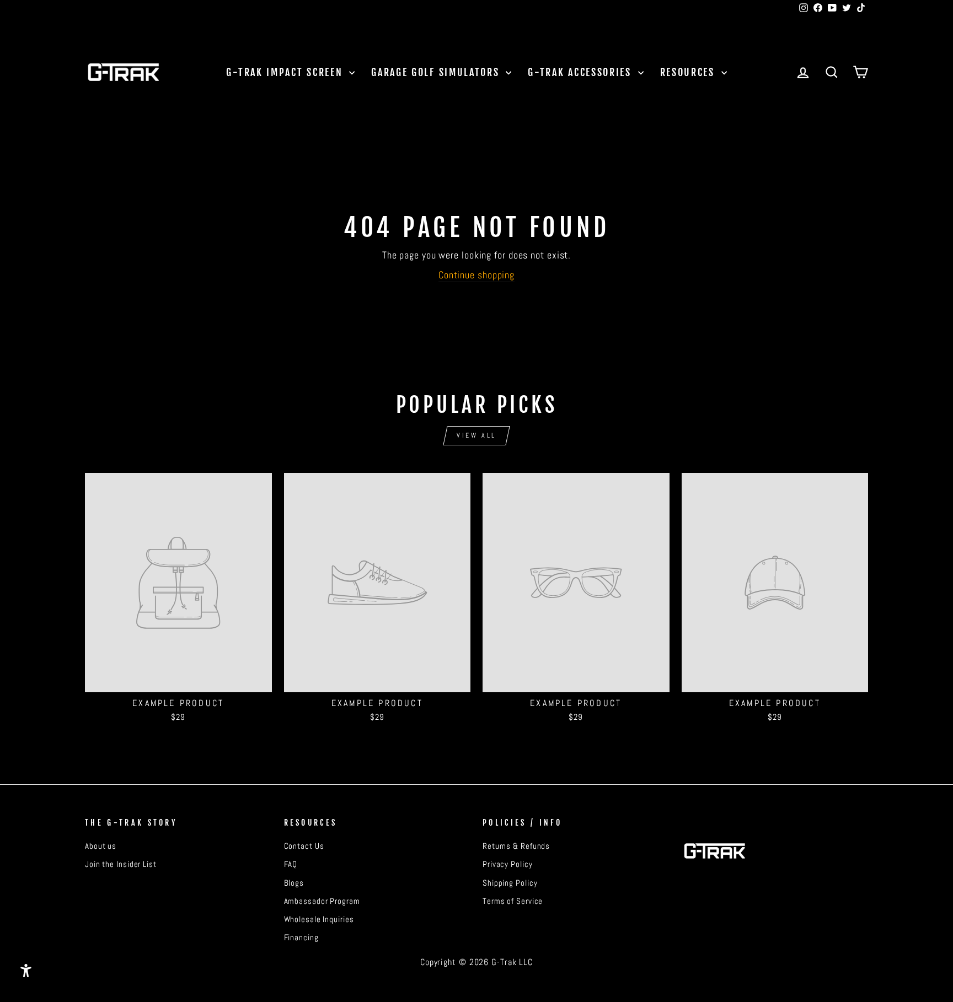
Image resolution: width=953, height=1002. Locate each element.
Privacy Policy (508, 864)
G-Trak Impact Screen (286, 72)
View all (476, 435)
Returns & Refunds (516, 846)
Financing (301, 937)
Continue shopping (476, 274)
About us (100, 846)
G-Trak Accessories (581, 72)
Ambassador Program (322, 901)
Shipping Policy (510, 882)
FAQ (291, 864)
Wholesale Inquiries (319, 919)
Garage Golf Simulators (437, 72)
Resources (689, 72)
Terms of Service (513, 901)
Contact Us (304, 846)
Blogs (294, 882)
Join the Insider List (121, 864)
